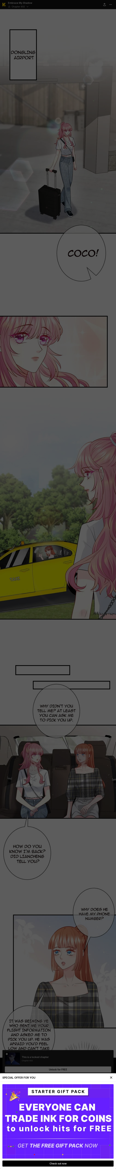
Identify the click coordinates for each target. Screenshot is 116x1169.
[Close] (111, 1077)
